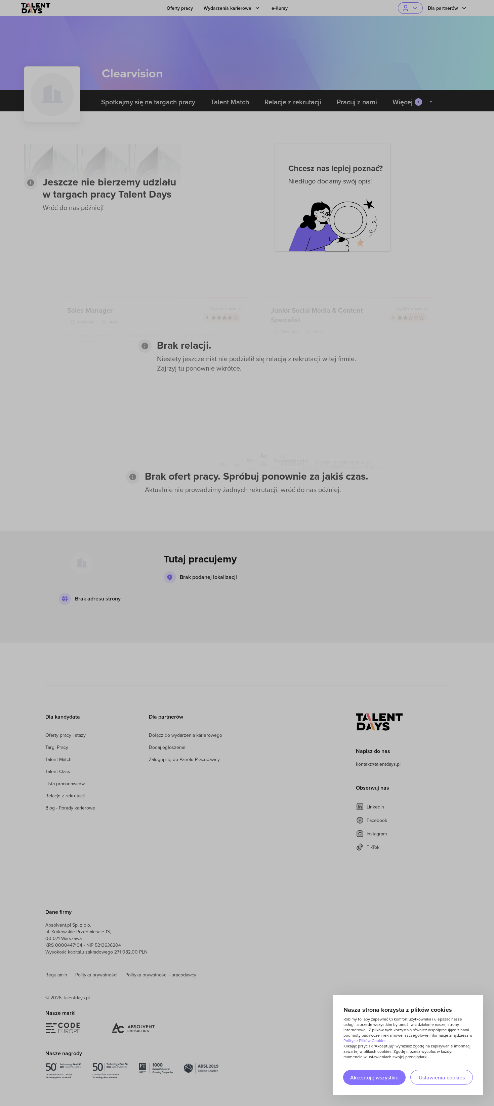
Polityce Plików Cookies (364, 1040)
